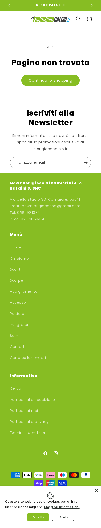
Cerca (15, 388)
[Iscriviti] (85, 162)
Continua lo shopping (50, 80)
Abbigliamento (24, 291)
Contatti (17, 346)
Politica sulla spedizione (32, 399)
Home (15, 247)
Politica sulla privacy (29, 421)
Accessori (19, 302)
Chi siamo (19, 258)
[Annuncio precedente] (9, 5)
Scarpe (16, 280)
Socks (15, 335)
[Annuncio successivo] (92, 5)
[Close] (96, 490)
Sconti (16, 269)
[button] (9, 18)
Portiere (17, 313)
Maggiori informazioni (62, 507)
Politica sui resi (24, 410)
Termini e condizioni (28, 432)
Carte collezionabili (28, 357)
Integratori (20, 324)
